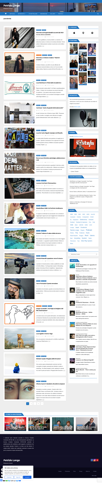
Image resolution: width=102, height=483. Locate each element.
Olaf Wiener (73, 181)
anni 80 (93, 214)
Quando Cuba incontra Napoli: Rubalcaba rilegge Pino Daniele (86, 429)
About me (88, 471)
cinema (79, 217)
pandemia (84, 227)
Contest (59, 471)
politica (72, 232)
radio (88, 233)
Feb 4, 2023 (40, 210)
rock (86, 235)
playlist (82, 230)
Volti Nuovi (43, 80)
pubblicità (81, 232)
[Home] (5, 14)
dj (70, 219)
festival (72, 222)
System (84, 238)
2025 (88, 214)
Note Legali (94, 475)
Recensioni (43, 13)
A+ (2, 469)
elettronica (83, 219)
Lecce (81, 225)
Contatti (94, 471)
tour (78, 241)
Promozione (67, 471)
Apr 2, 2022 (40, 312)
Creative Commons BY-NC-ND (17, 442)
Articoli (12, 13)
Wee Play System (86, 241)
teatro (90, 238)
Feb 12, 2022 (40, 361)
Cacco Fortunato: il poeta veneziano (47, 283)
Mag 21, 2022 (40, 260)
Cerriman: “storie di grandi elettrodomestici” (49, 108)
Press (74, 471)
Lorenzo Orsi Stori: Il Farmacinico (46, 183)
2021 (79, 214)
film (90, 222)
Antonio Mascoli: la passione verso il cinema (49, 258)
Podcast (50, 55)
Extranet (91, 219)
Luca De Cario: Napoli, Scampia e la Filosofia (49, 133)
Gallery (52, 13)
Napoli (77, 227)
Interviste (21, 13)
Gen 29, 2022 (40, 386)
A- (2, 476)
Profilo (60, 13)
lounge (72, 227)
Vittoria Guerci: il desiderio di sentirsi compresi (50, 384)
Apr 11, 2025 (40, 61)
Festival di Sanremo (81, 222)
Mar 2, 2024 (40, 110)
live (90, 225)
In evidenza (39, 55)
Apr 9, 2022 (40, 286)
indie (71, 225)
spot (71, 238)
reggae (81, 235)
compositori (85, 217)
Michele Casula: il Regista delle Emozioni (48, 359)
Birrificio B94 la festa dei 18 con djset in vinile (38, 429)
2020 (75, 214)
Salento (92, 235)
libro (86, 225)
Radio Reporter (74, 235)
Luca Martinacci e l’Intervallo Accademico (48, 83)
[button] (98, 13)
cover (92, 217)
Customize (9, 477)
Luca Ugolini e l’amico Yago (44, 333)
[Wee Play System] (83, 148)
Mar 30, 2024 (40, 85)
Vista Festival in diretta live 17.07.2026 (15, 428)
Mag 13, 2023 (40, 135)
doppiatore (75, 219)
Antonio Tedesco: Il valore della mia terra (48, 233)
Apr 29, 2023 (40, 162)
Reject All (18, 477)
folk (94, 222)
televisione (73, 241)
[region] (18, 473)
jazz (76, 225)
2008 (71, 214)
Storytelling (33, 13)
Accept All (27, 477)
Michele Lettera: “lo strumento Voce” (87, 191)
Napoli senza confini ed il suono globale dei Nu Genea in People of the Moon (62, 429)
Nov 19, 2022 (40, 235)
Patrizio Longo (11, 5)
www (71, 243)
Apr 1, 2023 (40, 185)
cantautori (72, 217)
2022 (83, 214)
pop (76, 233)
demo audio (77, 106)
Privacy (80, 471)
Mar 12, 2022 (40, 336)
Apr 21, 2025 (40, 36)
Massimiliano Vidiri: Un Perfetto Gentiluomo (49, 208)
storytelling (77, 238)
